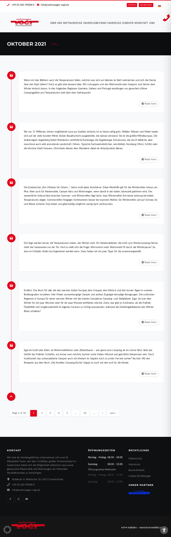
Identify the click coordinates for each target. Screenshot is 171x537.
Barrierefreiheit (137, 470)
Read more (150, 104)
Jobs (152, 23)
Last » (113, 413)
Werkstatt (141, 23)
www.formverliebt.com (151, 527)
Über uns (56, 23)
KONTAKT (132, 5)
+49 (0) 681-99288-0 (23, 5)
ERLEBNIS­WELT (146, 5)
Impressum (134, 464)
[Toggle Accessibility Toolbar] (164, 530)
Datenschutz (135, 459)
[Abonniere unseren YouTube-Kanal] (27, 499)
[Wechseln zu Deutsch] (159, 6)
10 (84, 413)
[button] (7, 529)
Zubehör (127, 23)
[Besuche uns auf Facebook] (10, 499)
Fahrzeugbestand (95, 23)
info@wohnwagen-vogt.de (55, 5)
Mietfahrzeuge (72, 23)
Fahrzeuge (114, 23)
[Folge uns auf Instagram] (18, 499)
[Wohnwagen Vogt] (25, 22)
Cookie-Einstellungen (140, 476)
